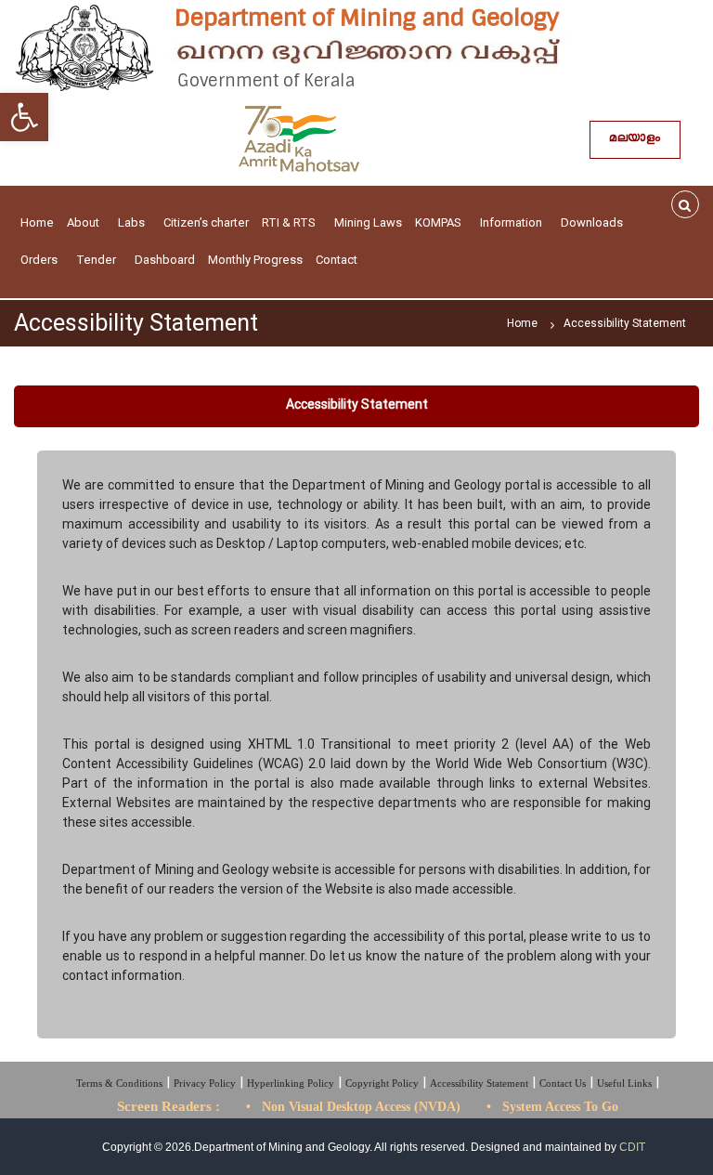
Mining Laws (368, 222)
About (83, 222)
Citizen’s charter (206, 222)
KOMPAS (438, 222)
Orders (39, 260)
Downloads (592, 222)
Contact (336, 260)
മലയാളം (635, 140)
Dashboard (165, 260)
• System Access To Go (552, 1107)
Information (511, 222)
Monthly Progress (255, 260)
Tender (96, 260)
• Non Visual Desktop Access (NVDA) (353, 1107)
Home (37, 222)
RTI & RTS (289, 222)
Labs (131, 222)
